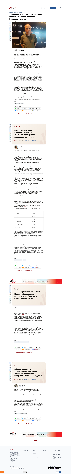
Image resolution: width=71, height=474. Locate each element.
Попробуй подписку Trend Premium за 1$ (23, 113)
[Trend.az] (13, 8)
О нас (34, 450)
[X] (15, 468)
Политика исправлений (37, 457)
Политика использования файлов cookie (57, 457)
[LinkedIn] (21, 468)
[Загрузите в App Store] (51, 468)
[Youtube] (17, 468)
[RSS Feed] (23, 468)
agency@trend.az (12, 461)
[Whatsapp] (11, 468)
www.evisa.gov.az (35, 187)
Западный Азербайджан (23, 413)
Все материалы (21, 51)
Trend (15, 59)
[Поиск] (40, 8)
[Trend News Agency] (12, 450)
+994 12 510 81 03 (12, 460)
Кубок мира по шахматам (19, 103)
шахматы (16, 342)
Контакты (34, 453)
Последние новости (26, 450)
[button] (10, 23)
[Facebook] (13, 468)
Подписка (44, 450)
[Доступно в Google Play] (58, 468)
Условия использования (57, 450)
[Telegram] (19, 468)
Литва (16, 413)
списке (25, 206)
